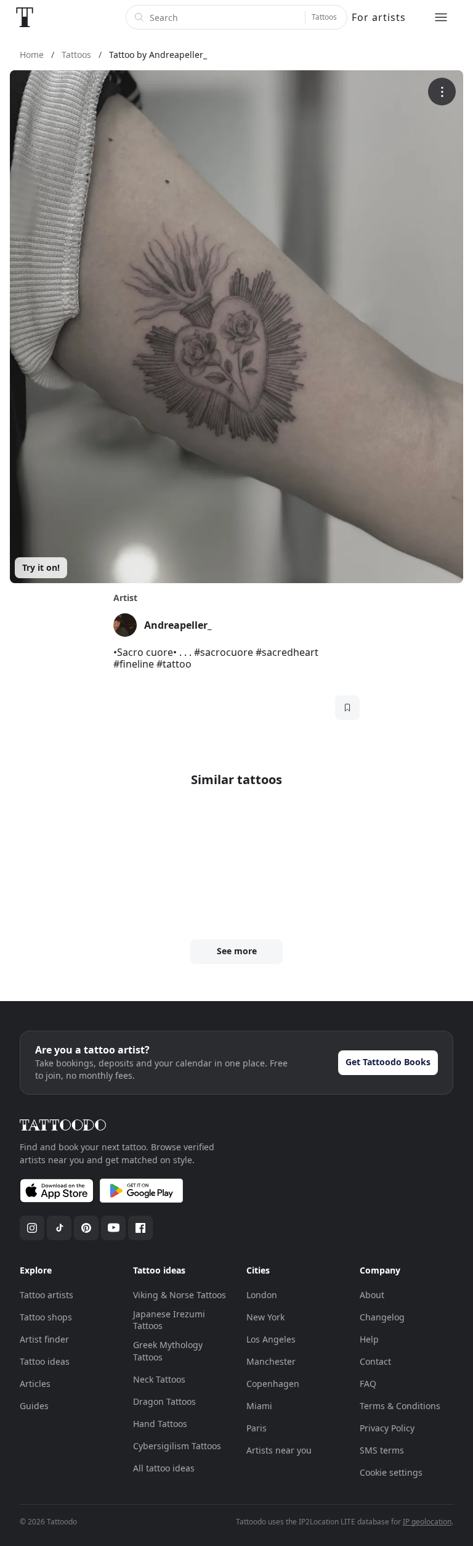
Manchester (271, 1361)
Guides (34, 1406)
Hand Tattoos (160, 1423)
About (372, 1295)
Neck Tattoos (159, 1379)
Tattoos (324, 17)
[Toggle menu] (441, 17)
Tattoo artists (46, 1295)
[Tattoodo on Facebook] (140, 1228)
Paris (256, 1428)
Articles (35, 1383)
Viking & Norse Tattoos (179, 1295)
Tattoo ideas (45, 1361)
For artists (379, 17)
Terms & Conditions (400, 1406)
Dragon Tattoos (164, 1401)
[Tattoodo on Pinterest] (86, 1228)
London (261, 1295)
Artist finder (44, 1339)
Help (369, 1339)
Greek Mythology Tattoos (168, 1351)
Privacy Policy (387, 1428)
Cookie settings (391, 1472)
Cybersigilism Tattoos (177, 1446)
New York (265, 1317)
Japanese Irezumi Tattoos (169, 1320)
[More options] (442, 91)
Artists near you (279, 1450)
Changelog (382, 1317)
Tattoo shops (46, 1317)
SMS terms (382, 1450)
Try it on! (41, 567)
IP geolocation (427, 1521)
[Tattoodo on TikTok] (59, 1228)
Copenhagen (272, 1383)
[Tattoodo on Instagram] (32, 1228)
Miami (259, 1406)
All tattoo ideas (164, 1468)
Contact (375, 1361)
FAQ (368, 1383)
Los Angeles (271, 1339)
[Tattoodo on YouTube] (113, 1228)
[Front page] (24, 17)
